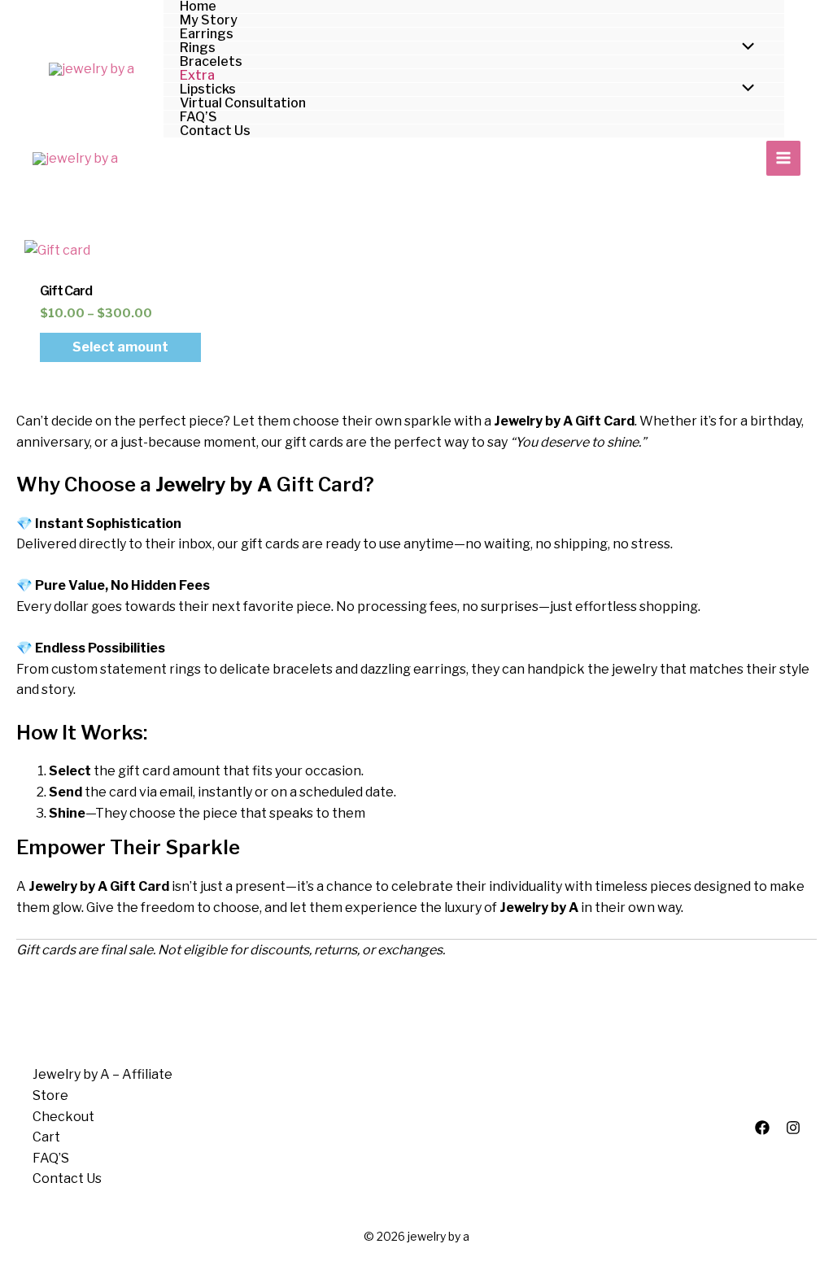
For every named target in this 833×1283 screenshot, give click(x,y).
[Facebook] (762, 1127)
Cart (46, 1137)
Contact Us (67, 1178)
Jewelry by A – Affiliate (102, 1074)
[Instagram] (793, 1127)
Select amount (120, 347)
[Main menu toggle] (783, 158)
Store (50, 1095)
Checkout (63, 1116)
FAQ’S (51, 1158)
